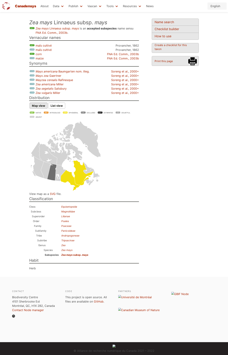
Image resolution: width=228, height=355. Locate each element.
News (150, 6)
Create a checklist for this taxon (171, 47)
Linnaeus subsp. (57, 28)
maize (40, 58)
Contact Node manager (28, 310)
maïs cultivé (44, 45)
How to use (163, 36)
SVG (53, 194)
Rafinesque (54, 80)
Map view (38, 105)
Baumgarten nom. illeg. (62, 71)
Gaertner (48, 75)
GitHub (98, 301)
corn (39, 54)
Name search (164, 22)
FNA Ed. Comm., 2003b (52, 32)
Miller (50, 84)
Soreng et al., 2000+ (125, 71)
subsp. (74, 254)
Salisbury (51, 88)
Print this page (164, 61)
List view (57, 105)
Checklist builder (167, 29)
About (44, 6)
